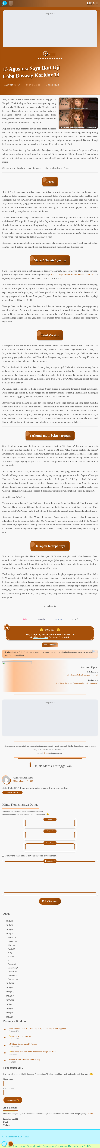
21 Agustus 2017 (11, 85)
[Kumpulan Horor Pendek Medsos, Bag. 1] (4, 1060)
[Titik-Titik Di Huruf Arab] (4, 1037)
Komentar (50, 861)
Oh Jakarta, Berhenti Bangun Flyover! (82, 675)
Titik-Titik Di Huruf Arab (20, 1036)
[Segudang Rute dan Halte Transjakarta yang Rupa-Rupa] (4, 1053)
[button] (11, 3)
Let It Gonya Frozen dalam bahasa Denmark (72, 274)
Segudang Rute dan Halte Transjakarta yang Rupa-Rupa (33, 1052)
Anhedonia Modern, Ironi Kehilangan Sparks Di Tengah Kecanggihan (37, 1028)
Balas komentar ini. (14, 792)
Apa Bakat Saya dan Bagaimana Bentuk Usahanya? (77, 683)
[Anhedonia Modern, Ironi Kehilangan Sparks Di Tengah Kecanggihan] (4, 1030)
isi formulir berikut (40, 637)
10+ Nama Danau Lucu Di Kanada (23, 1044)
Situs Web (50, 843)
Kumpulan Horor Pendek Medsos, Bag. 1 (25, 1059)
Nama (50, 819)
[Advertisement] (50, 28)
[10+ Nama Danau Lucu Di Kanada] (4, 1045)
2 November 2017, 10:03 (23, 781)
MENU (93, 3)
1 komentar (52, 85)
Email (50, 831)
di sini (46, 753)
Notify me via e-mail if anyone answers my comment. (31, 855)
